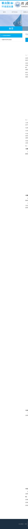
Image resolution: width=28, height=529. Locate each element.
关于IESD (14, 12)
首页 (4, 12)
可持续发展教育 (6, 35)
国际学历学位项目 (7, 39)
